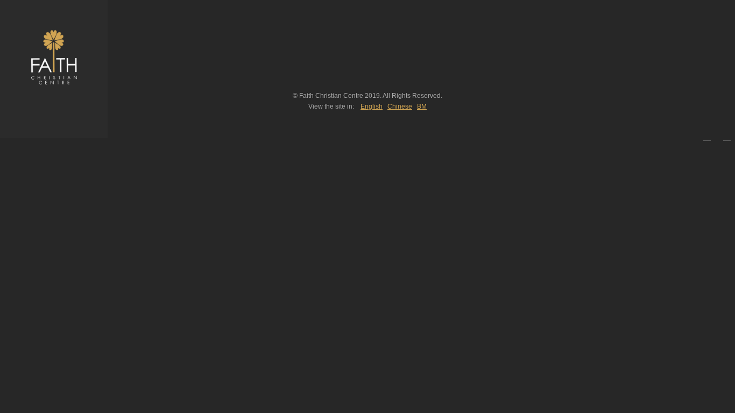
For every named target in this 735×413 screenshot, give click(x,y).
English (372, 106)
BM (422, 106)
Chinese (399, 106)
